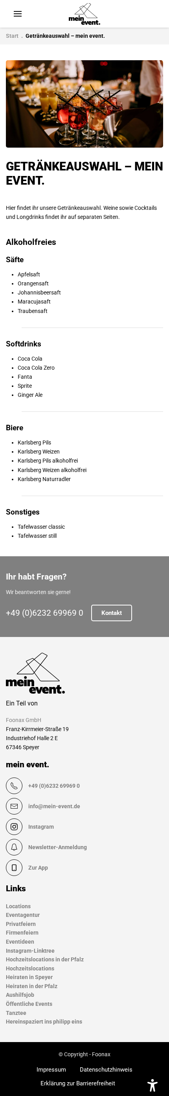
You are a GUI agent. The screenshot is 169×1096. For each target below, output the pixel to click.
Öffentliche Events (29, 1004)
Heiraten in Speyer (29, 977)
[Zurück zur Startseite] (84, 14)
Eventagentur (23, 915)
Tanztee (16, 1013)
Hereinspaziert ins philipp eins (44, 1021)
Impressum (51, 1069)
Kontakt (111, 612)
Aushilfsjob (20, 995)
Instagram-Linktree (30, 951)
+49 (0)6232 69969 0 (44, 613)
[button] (17, 14)
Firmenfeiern (22, 932)
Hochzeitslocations (30, 968)
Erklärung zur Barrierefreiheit (77, 1083)
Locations (18, 906)
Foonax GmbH (23, 720)
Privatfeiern (21, 924)
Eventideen (20, 942)
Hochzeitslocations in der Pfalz (45, 959)
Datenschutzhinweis (106, 1069)
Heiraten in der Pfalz (31, 986)
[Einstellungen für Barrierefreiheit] (152, 1085)
